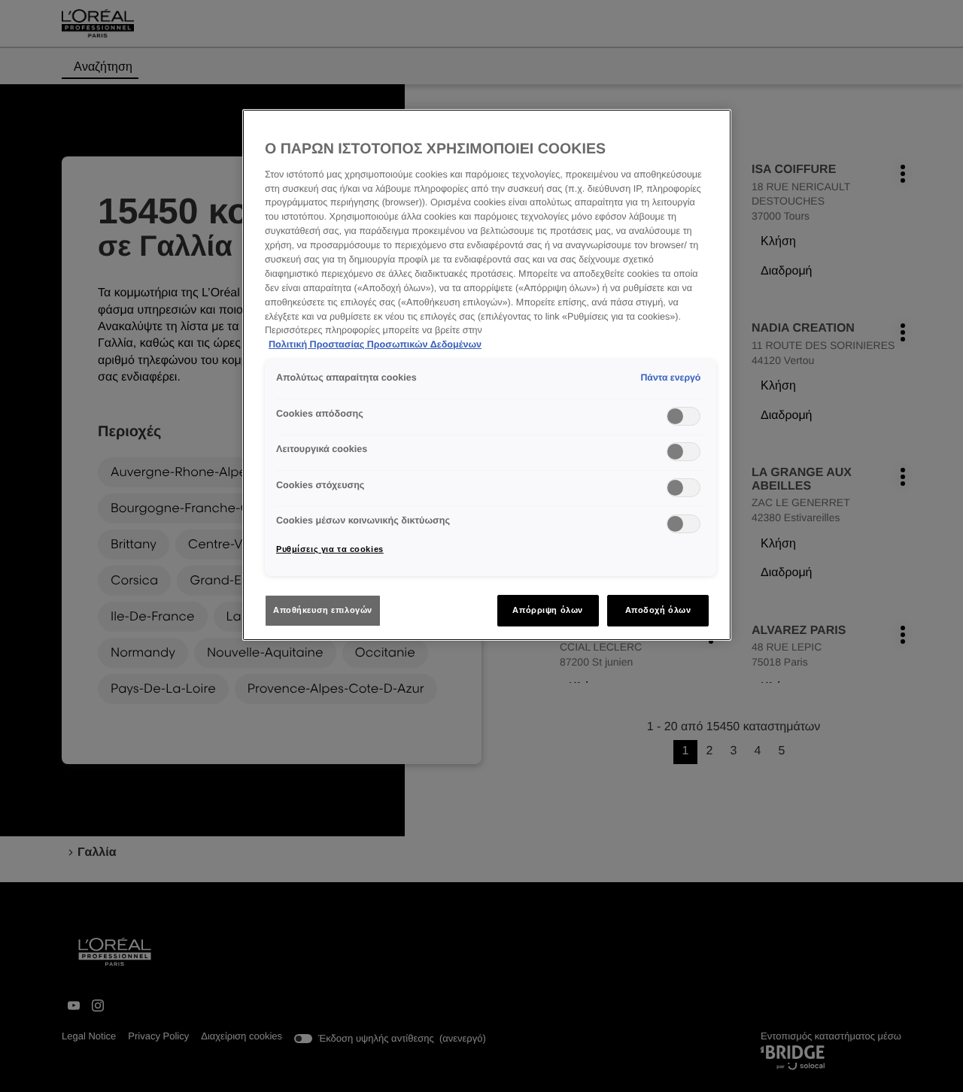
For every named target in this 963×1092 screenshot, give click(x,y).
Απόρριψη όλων (547, 609)
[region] (486, 375)
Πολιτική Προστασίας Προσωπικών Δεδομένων (375, 344)
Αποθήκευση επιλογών (322, 609)
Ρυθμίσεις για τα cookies (330, 549)
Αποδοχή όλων (658, 609)
